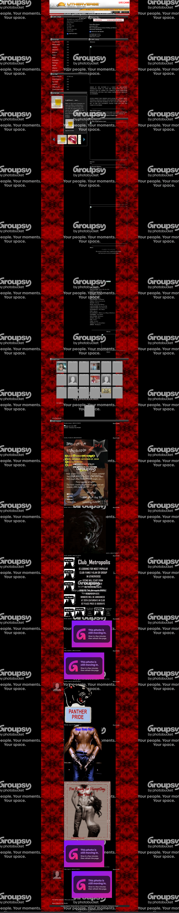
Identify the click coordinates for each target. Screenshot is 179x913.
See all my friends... (57, 418)
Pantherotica (61, 362)
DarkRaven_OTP (95, 362)
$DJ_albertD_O (62, 374)
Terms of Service (75, 906)
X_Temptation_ (95, 374)
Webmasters (111, 906)
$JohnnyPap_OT (84, 387)
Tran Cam (126, 6)
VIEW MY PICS (72, 33)
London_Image (106, 387)
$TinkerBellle (106, 374)
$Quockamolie (73, 387)
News (93, 9)
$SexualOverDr (84, 374)
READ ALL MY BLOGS (97, 31)
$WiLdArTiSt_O (106, 362)
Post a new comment (70, 900)
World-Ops (91, 906)
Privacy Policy (84, 906)
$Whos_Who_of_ (117, 374)
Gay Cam (126, 5)
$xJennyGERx (117, 387)
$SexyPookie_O (117, 362)
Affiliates (126, 9)
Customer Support (65, 906)
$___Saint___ (76, 100)
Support (121, 9)
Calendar (106, 9)
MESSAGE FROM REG (96, 29)
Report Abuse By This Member (60, 903)
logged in (104, 20)
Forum (116, 9)
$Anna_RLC (89, 405)
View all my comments (58, 900)
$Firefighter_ (72, 374)
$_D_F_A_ (61, 387)
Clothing (111, 9)
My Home (88, 9)
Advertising (104, 906)
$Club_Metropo (95, 387)
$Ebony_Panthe (73, 362)
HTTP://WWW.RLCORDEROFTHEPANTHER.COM (103, 115)
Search (101, 9)
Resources (97, 906)
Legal (116, 906)
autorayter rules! (94, 26)
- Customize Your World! (72, 427)
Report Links (116, 423)
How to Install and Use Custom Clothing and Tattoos (103, 28)
